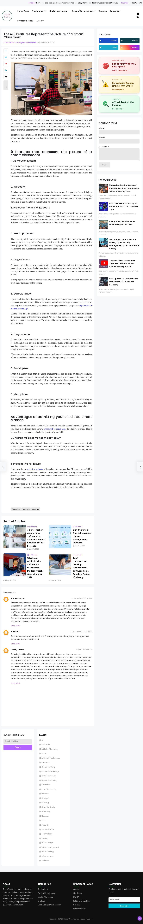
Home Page (23, 11)
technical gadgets (35, 469)
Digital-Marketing (49, 780)
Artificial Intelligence (46, 893)
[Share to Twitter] (5, 57)
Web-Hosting (47, 851)
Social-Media (47, 829)
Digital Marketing (58, 11)
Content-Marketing (50, 771)
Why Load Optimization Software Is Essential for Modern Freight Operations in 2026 (35, 568)
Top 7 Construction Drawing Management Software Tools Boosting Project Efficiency (81, 568)
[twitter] (101, 47)
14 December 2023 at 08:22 (81, 632)
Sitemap (77, 905)
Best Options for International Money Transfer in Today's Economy (123, 282)
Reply (13, 626)
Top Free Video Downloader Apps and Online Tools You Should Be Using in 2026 (122, 263)
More (39, 20)
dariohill (15, 631)
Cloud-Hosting (48, 767)
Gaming (103, 11)
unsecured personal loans (55, 429)
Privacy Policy (79, 909)
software (45, 860)
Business (45, 762)
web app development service (48, 672)
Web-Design (47, 842)
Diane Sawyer (18, 598)
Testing (44, 838)
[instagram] (122, 47)
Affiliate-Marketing (49, 749)
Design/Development (82, 11)
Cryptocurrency (25, 20)
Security (45, 825)
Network (45, 816)
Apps (43, 753)
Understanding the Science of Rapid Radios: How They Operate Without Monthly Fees (124, 188)
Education (115, 11)
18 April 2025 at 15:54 (84, 650)
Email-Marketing (48, 789)
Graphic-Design (48, 807)
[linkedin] (122, 40)
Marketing (46, 811)
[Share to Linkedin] (5, 70)
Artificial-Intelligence (50, 758)
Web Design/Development (49, 905)
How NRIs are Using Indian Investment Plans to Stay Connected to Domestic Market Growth (67, 3)
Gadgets (45, 798)
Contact (76, 889)
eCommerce (47, 856)
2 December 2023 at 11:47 (82, 598)
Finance (22, 3)
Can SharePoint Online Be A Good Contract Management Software (82, 536)
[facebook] (101, 40)
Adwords (45, 744)
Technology (38, 11)
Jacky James (17, 649)
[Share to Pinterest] (5, 63)
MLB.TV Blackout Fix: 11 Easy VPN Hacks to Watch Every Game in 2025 (123, 206)
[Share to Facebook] (5, 50)
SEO (43, 820)
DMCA (76, 897)
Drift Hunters (16, 636)
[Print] (5, 76)
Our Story (77, 893)
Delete (18, 626)
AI (42, 740)
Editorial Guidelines (81, 901)
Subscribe (124, 906)
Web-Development (50, 847)
